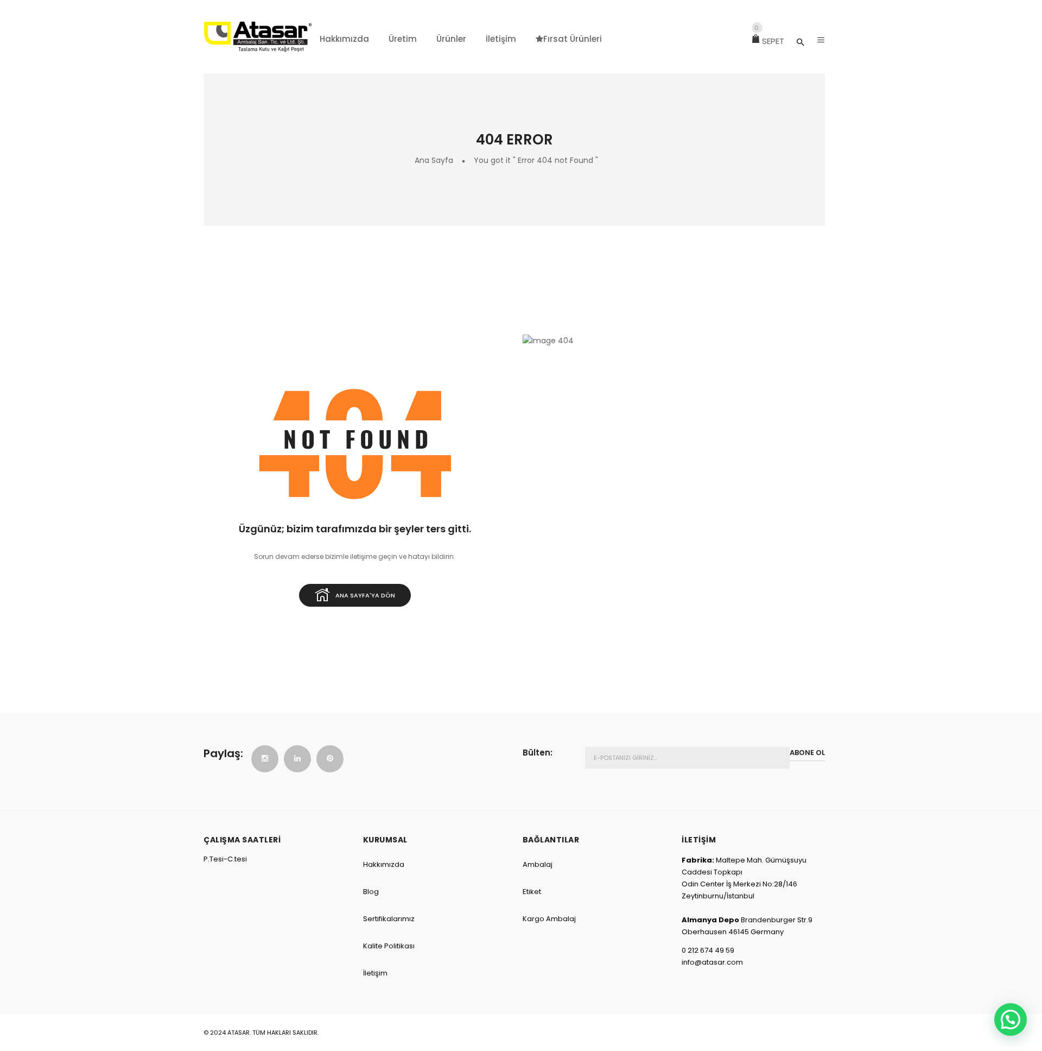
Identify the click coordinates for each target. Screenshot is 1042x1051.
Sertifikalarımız (389, 919)
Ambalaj (537, 864)
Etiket (532, 891)
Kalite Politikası (389, 946)
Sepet (769, 41)
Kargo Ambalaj (549, 919)
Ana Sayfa (434, 160)
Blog (371, 891)
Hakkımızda (383, 864)
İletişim (375, 973)
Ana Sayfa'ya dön (365, 595)
